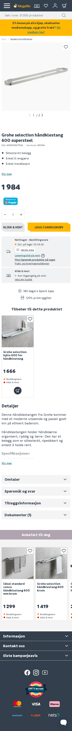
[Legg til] (18, 390)
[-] (5, 214)
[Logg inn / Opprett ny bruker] (55, 5)
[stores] (36, 5)
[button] (64, 15)
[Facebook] (27, 672)
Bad (4, 39)
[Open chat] (63, 722)
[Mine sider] (45, 5)
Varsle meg (27, 249)
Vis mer (7, 174)
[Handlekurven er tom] (64, 5)
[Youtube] (45, 672)
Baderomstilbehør (21, 39)
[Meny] (7, 6)
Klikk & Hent (13, 227)
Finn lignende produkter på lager (35, 259)
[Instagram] (36, 672)
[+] (21, 214)
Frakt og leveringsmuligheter (32, 263)
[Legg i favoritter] (66, 47)
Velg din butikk (23, 279)
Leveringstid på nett (27, 255)
